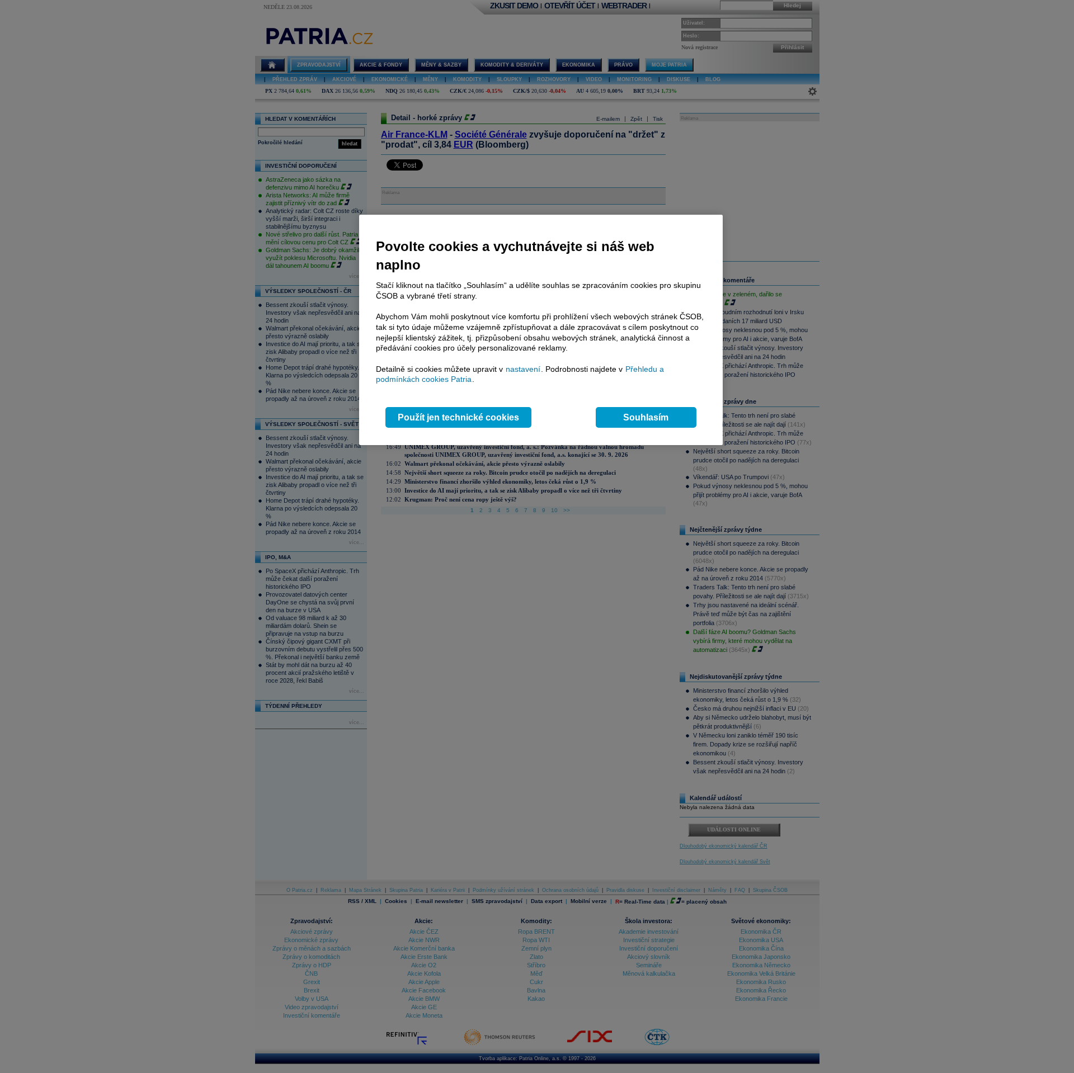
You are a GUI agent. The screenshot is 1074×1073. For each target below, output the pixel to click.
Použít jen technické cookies (458, 417)
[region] (541, 330)
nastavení (523, 369)
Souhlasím (645, 417)
